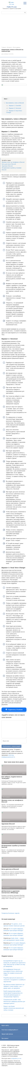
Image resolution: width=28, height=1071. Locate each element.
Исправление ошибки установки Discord (14, 846)
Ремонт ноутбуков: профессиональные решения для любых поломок (14, 1008)
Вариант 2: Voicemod (15, 108)
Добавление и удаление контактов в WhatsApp (11, 891)
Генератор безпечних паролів (10, 913)
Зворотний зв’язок (7, 1034)
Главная (4, 47)
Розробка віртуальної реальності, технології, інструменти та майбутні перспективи (14, 979)
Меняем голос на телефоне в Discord (13, 162)
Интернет (9, 47)
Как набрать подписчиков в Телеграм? (12, 777)
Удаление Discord (7, 166)
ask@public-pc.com (16, 1058)
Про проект (5, 1038)
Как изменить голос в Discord (15, 103)
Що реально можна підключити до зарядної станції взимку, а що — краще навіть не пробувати (14, 986)
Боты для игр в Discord (9, 164)
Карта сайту (5, 1025)
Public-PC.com (12, 7)
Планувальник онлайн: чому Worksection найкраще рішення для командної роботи (14, 1001)
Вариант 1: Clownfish (15, 105)
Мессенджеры (16, 47)
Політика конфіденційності (10, 1030)
